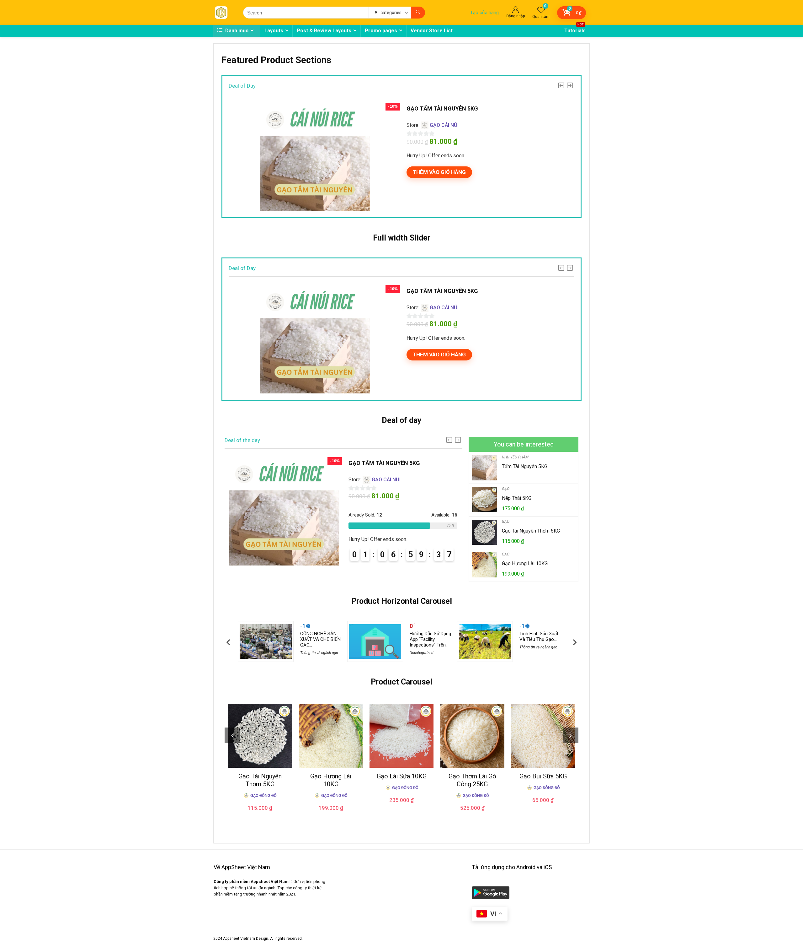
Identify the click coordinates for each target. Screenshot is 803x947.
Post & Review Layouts (324, 31)
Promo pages (381, 31)
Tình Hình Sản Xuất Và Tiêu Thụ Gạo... (538, 636)
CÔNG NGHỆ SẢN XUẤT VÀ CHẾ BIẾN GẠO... (320, 639)
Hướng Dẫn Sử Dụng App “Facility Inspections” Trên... (430, 639)
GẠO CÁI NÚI (444, 125)
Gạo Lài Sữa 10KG (402, 776)
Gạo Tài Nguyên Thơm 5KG (531, 531)
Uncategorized (421, 653)
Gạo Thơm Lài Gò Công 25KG (472, 780)
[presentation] (228, 642)
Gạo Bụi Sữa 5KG (543, 776)
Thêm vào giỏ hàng (439, 172)
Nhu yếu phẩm (515, 457)
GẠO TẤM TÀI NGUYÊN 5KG (442, 108)
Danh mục (236, 31)
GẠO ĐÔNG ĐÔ (263, 795)
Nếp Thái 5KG (516, 498)
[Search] (418, 13)
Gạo (505, 489)
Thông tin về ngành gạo (319, 653)
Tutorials (575, 29)
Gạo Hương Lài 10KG (525, 563)
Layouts (273, 31)
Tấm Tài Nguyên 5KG (524, 466)
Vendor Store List (432, 31)
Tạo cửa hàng (484, 12)
